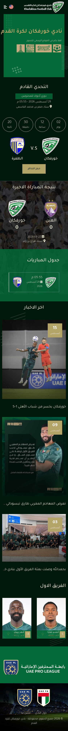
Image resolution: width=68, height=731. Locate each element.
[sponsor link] (34, 668)
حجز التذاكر (34, 168)
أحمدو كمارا (53, 632)
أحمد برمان (19, 632)
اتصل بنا (25, 713)
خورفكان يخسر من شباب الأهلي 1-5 (39, 407)
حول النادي (41, 713)
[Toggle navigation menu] (5, 7)
